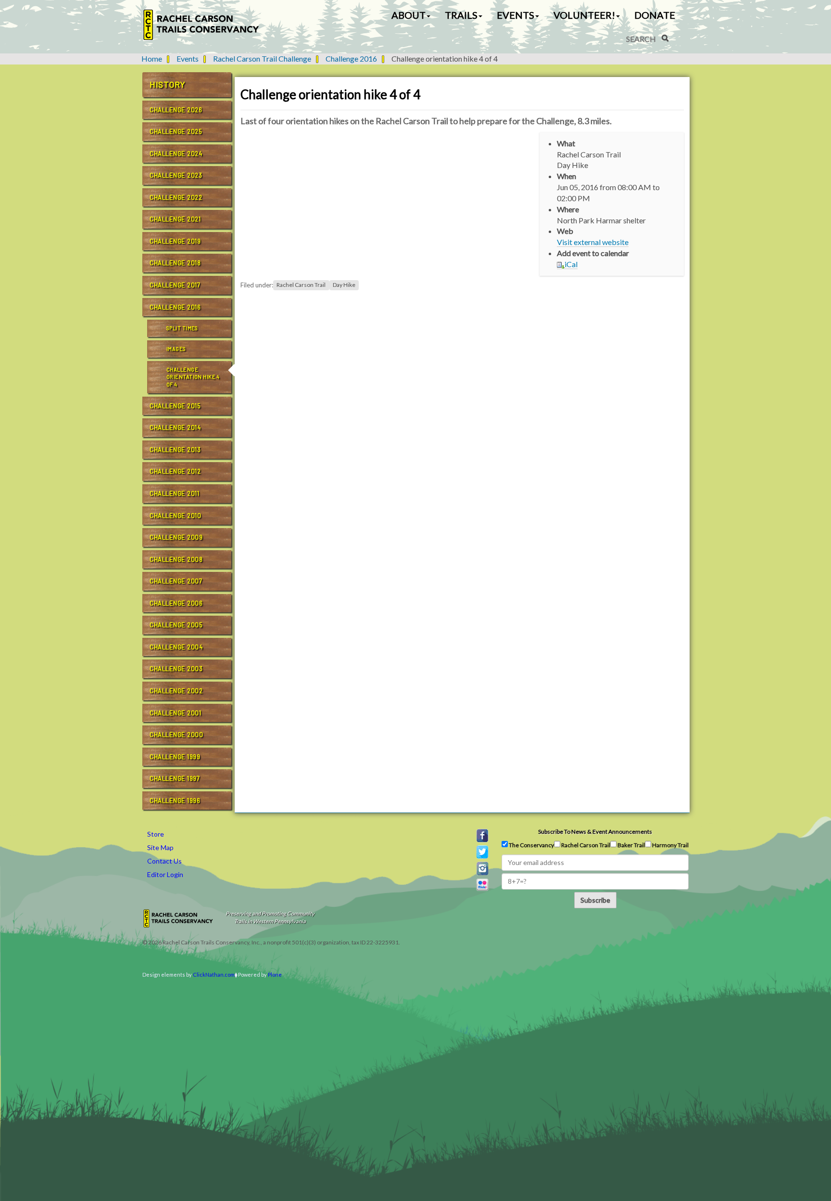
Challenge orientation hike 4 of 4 (193, 376)
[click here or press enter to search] (665, 38)
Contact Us (164, 861)
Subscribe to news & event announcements (595, 831)
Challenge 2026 (176, 110)
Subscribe (595, 900)
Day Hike (344, 285)
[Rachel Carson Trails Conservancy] (201, 25)
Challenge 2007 (176, 581)
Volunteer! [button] (584, 15)
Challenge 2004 (176, 647)
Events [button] (515, 15)
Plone (275, 974)
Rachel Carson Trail (301, 285)
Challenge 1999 (175, 757)
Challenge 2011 (174, 493)
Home (151, 58)
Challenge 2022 (176, 197)
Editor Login (165, 874)
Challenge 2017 (175, 285)
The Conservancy (531, 845)
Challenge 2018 (175, 263)
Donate (654, 15)
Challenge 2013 (175, 449)
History (168, 84)
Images (176, 349)
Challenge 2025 (176, 131)
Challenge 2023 (176, 175)
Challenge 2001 (175, 713)
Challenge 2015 (175, 406)
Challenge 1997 (175, 778)
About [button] (408, 15)
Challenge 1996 (175, 800)
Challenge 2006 (176, 603)
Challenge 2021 (175, 219)
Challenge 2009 (176, 537)
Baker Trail (631, 845)
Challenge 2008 (176, 559)
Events (187, 58)
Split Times (182, 328)
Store (155, 834)
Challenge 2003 (176, 668)
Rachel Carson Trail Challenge (262, 58)
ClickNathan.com (214, 974)
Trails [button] (461, 15)
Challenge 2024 (176, 153)
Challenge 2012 (175, 471)
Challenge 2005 (176, 625)
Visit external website (593, 241)
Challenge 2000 (176, 734)
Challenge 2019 (175, 241)
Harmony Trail (670, 845)
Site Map (160, 847)
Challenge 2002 (176, 691)
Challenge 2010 (175, 515)
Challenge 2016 (351, 58)
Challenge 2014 (175, 427)
